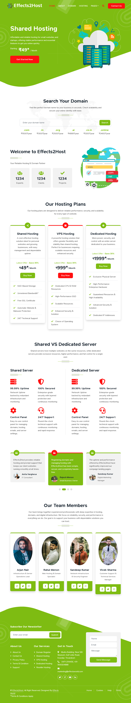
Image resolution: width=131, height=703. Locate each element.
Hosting (83, 6)
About (61, 6)
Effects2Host (17, 690)
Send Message (103, 659)
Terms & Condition (20, 663)
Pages (94, 6)
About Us (17, 652)
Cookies (99, 690)
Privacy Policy (19, 660)
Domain (72, 6)
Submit (54, 635)
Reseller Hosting (43, 667)
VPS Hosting (41, 660)
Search (105, 122)
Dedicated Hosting (44, 663)
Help (110, 690)
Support (16, 667)
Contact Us (116, 5)
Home (52, 6)
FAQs (118, 690)
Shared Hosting (43, 656)
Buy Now (27, 275)
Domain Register (43, 652)
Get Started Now (25, 59)
